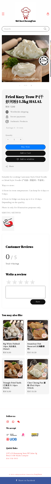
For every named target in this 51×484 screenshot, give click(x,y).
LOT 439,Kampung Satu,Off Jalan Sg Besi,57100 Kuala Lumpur (21, 454)
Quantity (9, 135)
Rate (38, 302)
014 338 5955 (12, 459)
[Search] (45, 28)
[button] (3, 14)
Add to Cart (25, 153)
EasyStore (38, 474)
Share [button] (11, 166)
